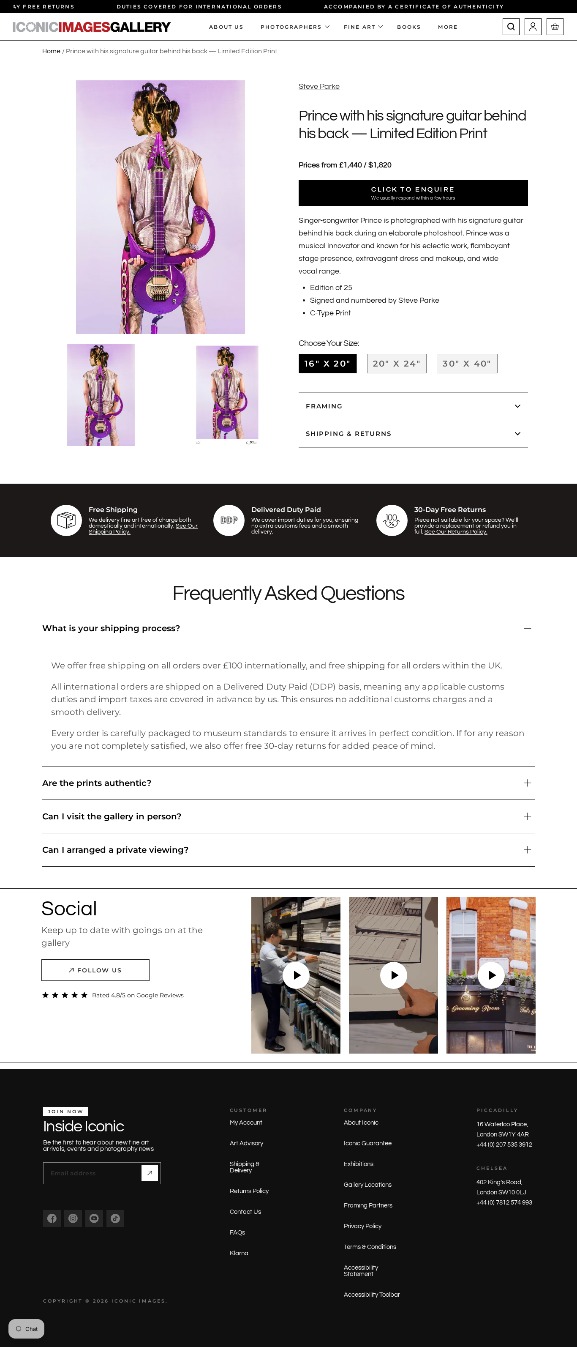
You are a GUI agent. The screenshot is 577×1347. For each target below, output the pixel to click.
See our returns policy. (456, 532)
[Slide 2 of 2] (227, 395)
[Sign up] (150, 1173)
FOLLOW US (99, 970)
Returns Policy (249, 1191)
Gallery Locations (368, 1185)
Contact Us (245, 1212)
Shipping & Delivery (244, 1167)
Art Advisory (246, 1143)
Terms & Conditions (370, 1247)
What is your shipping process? (111, 628)
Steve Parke (319, 86)
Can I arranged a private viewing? (115, 850)
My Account (246, 1123)
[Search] (511, 26)
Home (51, 51)
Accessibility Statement (361, 1271)
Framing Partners (368, 1205)
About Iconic (361, 1123)
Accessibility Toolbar (372, 1295)
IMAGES (152, 1301)
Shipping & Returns (348, 434)
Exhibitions (358, 1164)
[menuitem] (452, 26)
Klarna (239, 1253)
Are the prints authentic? (97, 783)
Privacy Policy (362, 1226)
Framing (324, 406)
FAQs (237, 1232)
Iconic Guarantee (368, 1143)
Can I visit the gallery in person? (112, 816)
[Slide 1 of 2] (101, 395)
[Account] (533, 26)
